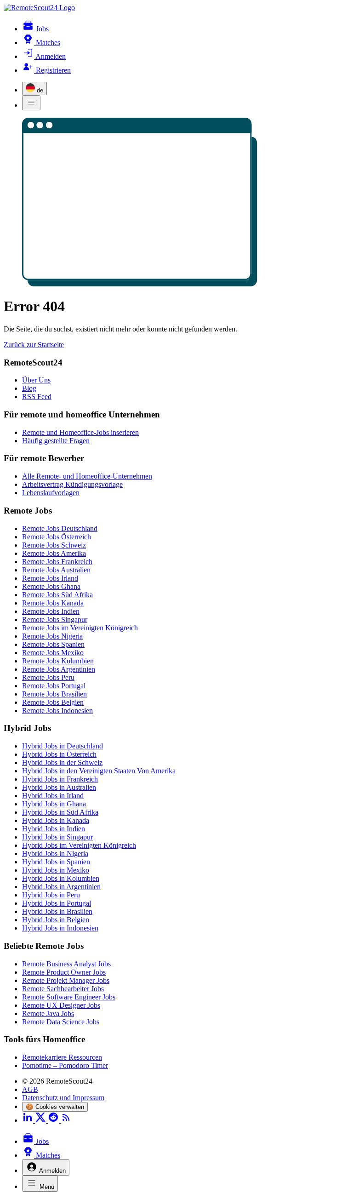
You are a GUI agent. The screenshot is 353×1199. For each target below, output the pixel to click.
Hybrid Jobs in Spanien (56, 862)
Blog (29, 388)
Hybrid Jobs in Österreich (59, 754)
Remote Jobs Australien (56, 570)
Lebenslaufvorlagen (51, 493)
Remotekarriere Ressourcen (62, 1057)
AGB (30, 1089)
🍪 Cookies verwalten (55, 1106)
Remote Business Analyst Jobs (66, 964)
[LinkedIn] (28, 1120)
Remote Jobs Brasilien (54, 694)
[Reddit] (54, 1120)
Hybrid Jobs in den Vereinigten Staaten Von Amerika (99, 771)
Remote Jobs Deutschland (59, 528)
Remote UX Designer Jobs (61, 1005)
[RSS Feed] (66, 1120)
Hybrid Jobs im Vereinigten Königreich (79, 845)
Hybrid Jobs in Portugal (56, 903)
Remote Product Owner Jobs (64, 972)
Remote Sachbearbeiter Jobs (63, 989)
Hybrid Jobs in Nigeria (55, 853)
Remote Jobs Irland (50, 578)
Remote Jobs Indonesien (57, 710)
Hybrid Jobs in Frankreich (60, 779)
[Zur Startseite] (39, 7)
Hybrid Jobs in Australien (59, 787)
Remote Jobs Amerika (54, 553)
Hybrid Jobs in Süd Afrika (60, 812)
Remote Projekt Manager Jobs (65, 980)
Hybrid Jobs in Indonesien (60, 928)
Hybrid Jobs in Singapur (57, 837)
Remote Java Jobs (48, 1013)
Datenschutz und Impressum (63, 1098)
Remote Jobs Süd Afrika (57, 595)
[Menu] (31, 102)
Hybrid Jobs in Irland (53, 795)
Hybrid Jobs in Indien (53, 829)
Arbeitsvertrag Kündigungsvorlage (72, 484)
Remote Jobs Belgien (53, 702)
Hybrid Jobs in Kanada (55, 820)
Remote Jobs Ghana (51, 586)
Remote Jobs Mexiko (53, 653)
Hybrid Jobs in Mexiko (55, 870)
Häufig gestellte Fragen (56, 441)
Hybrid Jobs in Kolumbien (60, 878)
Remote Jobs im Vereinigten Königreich (80, 628)
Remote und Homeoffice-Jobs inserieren (80, 432)
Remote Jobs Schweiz (54, 545)
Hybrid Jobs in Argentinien (61, 887)
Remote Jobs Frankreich (57, 561)
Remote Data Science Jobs (60, 1022)
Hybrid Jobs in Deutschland (62, 746)
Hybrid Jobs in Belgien (55, 920)
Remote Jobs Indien (51, 611)
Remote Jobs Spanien (53, 644)
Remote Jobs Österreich (56, 537)
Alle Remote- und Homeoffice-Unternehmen (87, 476)
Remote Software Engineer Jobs (68, 997)
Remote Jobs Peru (48, 677)
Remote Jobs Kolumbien (58, 661)
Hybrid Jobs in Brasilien (57, 911)
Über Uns (36, 380)
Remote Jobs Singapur (54, 619)
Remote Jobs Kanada (53, 603)
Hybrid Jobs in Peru (51, 895)
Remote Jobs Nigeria (52, 636)
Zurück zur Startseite (34, 344)
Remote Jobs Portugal (53, 686)
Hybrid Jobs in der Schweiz (62, 762)
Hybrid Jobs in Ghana (54, 804)
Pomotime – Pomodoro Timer (65, 1065)
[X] (41, 1120)
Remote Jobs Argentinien (58, 669)
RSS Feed (36, 396)
